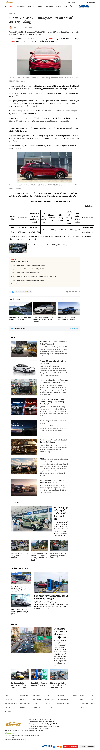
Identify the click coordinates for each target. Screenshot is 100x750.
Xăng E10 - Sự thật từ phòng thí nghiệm (39, 684)
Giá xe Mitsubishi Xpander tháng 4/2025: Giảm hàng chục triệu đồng (36, 276)
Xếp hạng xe (36, 707)
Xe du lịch (23, 699)
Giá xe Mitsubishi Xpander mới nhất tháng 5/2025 (31, 265)
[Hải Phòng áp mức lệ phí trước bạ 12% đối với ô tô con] (31, 518)
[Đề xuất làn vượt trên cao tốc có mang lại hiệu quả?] (31, 640)
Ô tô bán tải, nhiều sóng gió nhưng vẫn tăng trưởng (54, 460)
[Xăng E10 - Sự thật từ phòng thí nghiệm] (39, 674)
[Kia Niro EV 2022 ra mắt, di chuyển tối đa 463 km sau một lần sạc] (44, 308)
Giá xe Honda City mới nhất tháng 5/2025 (28, 272)
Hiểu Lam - (17, 27)
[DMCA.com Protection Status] (9, 733)
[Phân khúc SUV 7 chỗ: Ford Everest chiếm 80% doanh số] (24, 349)
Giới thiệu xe (84, 703)
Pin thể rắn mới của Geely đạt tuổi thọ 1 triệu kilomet (53, 441)
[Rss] (61, 747)
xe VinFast (31, 111)
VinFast (50, 38)
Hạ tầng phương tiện (19, 568)
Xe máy (22, 707)
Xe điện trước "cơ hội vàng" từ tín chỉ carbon (19, 555)
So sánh (35, 703)
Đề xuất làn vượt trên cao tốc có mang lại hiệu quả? (60, 633)
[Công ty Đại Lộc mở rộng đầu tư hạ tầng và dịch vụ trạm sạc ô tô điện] (21, 578)
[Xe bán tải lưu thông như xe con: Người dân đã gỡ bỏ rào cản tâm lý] (39, 545)
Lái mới (40, 6)
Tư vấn (82, 707)
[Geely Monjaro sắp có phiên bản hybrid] (24, 428)
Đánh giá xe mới (37, 699)
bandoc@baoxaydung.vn (17, 739)
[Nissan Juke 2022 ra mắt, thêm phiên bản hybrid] (69, 308)
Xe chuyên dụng (25, 703)
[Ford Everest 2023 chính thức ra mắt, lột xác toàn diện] (20, 308)
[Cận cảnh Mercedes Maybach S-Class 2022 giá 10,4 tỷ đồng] (18, 248)
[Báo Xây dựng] (84, 6)
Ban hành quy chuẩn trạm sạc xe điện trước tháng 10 (51, 597)
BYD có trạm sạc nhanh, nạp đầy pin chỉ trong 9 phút (20, 612)
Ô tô (92, 699)
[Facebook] (54, 746)
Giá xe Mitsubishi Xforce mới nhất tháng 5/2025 (30, 269)
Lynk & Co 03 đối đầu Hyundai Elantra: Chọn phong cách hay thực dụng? (52, 401)
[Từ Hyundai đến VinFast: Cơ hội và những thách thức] (20, 674)
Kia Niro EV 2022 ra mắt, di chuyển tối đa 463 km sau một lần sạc (44, 319)
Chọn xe (47, 703)
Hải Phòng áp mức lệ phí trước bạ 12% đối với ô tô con (61, 513)
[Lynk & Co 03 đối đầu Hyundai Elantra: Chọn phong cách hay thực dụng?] (24, 406)
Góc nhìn (14, 624)
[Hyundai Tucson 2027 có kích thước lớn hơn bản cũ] (24, 487)
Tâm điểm (8, 711)
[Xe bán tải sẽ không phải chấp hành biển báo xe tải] (59, 545)
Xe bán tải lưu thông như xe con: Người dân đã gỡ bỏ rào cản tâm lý (39, 556)
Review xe (83, 699)
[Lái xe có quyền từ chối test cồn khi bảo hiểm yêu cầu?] (59, 674)
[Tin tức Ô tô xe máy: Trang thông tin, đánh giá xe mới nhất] (9, 2)
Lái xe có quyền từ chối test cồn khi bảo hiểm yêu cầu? (58, 685)
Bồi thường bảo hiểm (63, 703)
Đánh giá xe (31, 6)
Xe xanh (58, 6)
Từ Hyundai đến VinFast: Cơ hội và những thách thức (18, 685)
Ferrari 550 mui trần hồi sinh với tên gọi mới (53, 362)
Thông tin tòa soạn (70, 747)
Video (65, 6)
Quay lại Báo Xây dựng (88, 746)
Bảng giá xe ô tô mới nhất (19, 261)
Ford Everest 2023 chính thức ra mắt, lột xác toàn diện (20, 318)
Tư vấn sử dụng (49, 699)
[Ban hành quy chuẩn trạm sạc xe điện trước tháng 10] (51, 582)
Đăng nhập (92, 2)
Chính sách (15, 503)
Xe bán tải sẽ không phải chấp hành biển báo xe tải (58, 555)
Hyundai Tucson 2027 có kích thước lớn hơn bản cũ (52, 481)
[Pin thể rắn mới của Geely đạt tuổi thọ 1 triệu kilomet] (24, 447)
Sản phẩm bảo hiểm (63, 699)
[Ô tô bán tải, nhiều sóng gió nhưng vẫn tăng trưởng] (24, 466)
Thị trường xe (21, 6)
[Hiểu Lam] (10, 27)
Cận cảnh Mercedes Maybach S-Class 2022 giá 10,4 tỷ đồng (47, 245)
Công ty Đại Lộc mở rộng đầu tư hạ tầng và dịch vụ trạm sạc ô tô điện (20, 589)
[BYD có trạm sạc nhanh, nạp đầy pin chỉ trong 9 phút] (21, 600)
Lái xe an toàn (49, 707)
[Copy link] (79, 292)
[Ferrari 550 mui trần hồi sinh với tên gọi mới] (24, 368)
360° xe (11, 6)
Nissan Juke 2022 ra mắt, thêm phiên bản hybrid (67, 318)
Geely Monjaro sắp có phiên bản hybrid (53, 422)
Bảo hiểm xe (49, 6)
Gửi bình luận (74, 328)
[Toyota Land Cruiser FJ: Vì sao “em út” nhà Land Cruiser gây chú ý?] (24, 387)
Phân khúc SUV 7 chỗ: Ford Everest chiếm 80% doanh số (54, 343)
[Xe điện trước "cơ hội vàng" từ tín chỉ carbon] (20, 545)
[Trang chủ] (5, 6)
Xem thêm (14, 284)
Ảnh (71, 6)
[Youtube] (58, 746)
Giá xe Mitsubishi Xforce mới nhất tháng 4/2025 (30, 280)
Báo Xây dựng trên (20, 291)
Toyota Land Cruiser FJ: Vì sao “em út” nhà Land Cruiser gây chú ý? (54, 381)
